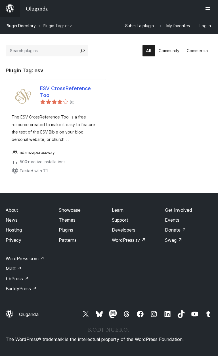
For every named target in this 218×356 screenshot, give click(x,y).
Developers (123, 230)
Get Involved (178, 210)
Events (172, 220)
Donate (175, 230)
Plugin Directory (21, 25)
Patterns (68, 240)
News (12, 220)
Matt (14, 268)
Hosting (14, 230)
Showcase (70, 210)
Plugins (66, 230)
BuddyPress (21, 288)
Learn (117, 210)
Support (120, 220)
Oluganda (29, 314)
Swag (173, 240)
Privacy (13, 240)
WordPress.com (25, 258)
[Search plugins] (82, 50)
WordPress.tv (129, 240)
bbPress (17, 278)
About (12, 210)
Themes (67, 220)
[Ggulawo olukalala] (209, 8)
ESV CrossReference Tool (65, 91)
